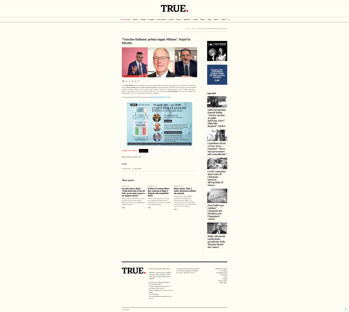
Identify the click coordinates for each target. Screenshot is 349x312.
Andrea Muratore (160, 274)
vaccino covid (137, 157)
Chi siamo (224, 271)
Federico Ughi (161, 276)
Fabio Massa (166, 269)
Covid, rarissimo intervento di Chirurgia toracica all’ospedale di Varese (217, 178)
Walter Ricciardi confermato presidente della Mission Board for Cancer (216, 242)
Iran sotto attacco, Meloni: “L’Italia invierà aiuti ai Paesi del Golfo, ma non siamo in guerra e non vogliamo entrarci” (133, 192)
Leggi (123, 207)
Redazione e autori (221, 269)
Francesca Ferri (161, 272)
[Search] (229, 20)
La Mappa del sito (221, 273)
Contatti (224, 279)
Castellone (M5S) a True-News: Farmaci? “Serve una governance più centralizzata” (217, 149)
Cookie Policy (223, 283)
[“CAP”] (217, 74)
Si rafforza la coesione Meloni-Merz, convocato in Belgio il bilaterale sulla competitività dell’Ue (159, 192)
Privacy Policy (222, 281)
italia (123, 157)
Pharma (193, 28)
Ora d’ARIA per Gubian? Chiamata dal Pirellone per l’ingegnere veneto (216, 212)
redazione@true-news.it (161, 286)
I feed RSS (224, 275)
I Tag (225, 277)
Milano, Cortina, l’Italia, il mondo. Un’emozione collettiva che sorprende (185, 191)
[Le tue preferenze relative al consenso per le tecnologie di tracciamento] (346, 309)
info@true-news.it (189, 273)
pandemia (129, 157)
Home (187, 28)
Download (144, 150)
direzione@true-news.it (156, 288)
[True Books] (217, 60)
